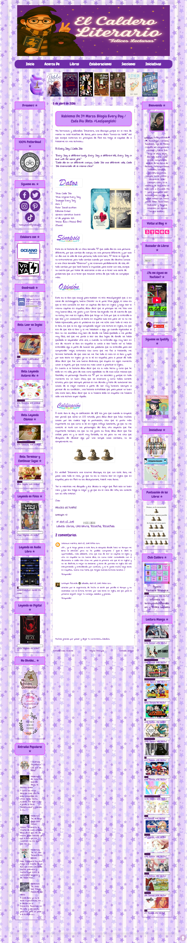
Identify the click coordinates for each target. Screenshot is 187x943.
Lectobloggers (71, 301)
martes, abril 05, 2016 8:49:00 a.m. (85, 543)
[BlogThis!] (87, 523)
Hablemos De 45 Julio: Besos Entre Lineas (37, 854)
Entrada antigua (127, 651)
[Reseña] (37, 96)
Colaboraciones (100, 64)
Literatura (82, 526)
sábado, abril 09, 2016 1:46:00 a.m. (96, 583)
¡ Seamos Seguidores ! (36, 763)
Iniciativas (153, 64)
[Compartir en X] (89, 523)
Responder (66, 574)
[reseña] (54, 96)
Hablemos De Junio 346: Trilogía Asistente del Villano (31, 889)
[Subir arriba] (183, 938)
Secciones (128, 64)
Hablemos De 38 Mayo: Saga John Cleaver (36, 820)
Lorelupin (29, 299)
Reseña (96, 526)
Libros (74, 64)
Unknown (65, 543)
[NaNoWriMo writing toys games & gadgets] (30, 357)
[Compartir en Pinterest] (94, 523)
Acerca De (52, 64)
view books (38, 313)
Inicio (30, 64)
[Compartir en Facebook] (91, 523)
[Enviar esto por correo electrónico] (84, 523)
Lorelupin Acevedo (69, 583)
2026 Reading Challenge (30, 295)
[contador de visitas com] (157, 234)
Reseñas (109, 526)
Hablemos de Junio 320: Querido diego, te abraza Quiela (31, 782)
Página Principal (96, 651)
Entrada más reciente (63, 651)
